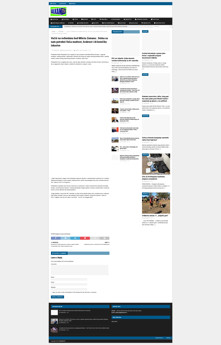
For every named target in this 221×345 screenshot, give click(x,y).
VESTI (76, 19)
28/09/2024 (56, 50)
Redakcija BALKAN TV (67, 50)
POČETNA (55, 19)
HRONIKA (104, 19)
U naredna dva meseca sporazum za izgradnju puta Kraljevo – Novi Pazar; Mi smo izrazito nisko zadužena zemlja (130, 90)
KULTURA (122, 23)
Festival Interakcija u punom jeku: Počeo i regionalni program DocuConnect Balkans (154, 55)
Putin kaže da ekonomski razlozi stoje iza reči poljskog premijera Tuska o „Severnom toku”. (129, 129)
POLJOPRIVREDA (109, 23)
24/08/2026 (116, 63)
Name (53, 277)
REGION (85, 19)
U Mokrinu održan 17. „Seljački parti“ (155, 216)
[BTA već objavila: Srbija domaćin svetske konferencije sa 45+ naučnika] (126, 45)
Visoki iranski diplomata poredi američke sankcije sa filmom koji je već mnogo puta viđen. (129, 119)
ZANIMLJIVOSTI (83, 23)
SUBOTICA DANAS (142, 19)
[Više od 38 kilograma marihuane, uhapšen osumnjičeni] (156, 164)
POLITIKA (66, 19)
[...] (115, 72)
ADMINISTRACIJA (159, 338)
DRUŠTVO (128, 19)
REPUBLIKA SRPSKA (58, 23)
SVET (94, 19)
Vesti (81, 50)
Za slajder (85, 50)
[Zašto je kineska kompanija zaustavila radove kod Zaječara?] (156, 125)
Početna (54, 3)
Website (53, 287)
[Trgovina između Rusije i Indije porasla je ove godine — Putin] (115, 110)
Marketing (63, 3)
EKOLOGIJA (134, 23)
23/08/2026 (123, 123)
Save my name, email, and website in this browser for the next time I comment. (75, 292)
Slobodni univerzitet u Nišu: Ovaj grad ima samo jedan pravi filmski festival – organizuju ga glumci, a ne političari (155, 98)
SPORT (71, 23)
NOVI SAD (156, 19)
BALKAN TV (62, 341)
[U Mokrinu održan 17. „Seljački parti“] (156, 203)
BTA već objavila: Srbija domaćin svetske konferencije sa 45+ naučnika (74, 310)
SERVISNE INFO (160, 23)
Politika (77, 50)
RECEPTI (96, 23)
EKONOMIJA (116, 19)
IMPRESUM (72, 3)
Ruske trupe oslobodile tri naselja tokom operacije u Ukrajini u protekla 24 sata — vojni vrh (130, 100)
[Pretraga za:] (161, 26)
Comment (53, 264)
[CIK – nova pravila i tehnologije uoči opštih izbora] (115, 148)
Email (52, 282)
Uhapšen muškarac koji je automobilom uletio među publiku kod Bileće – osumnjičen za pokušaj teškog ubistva (129, 157)
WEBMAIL (168, 338)
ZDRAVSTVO (147, 23)
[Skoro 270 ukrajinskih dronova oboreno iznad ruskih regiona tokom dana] (115, 140)
